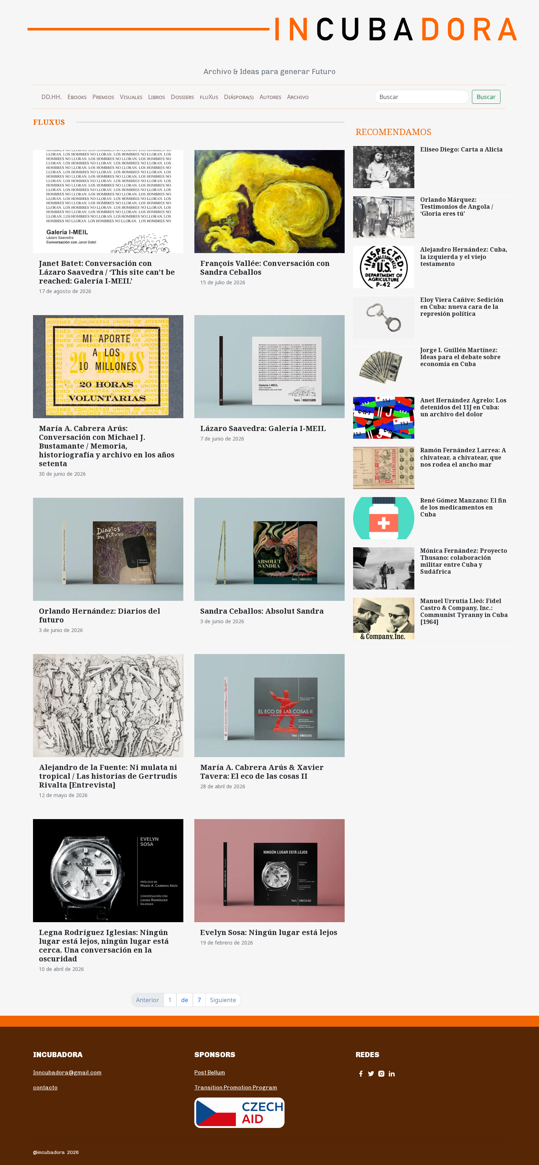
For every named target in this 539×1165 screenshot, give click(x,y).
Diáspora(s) (239, 97)
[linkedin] (391, 1073)
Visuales (131, 97)
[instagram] (381, 1073)
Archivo (298, 97)
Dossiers (182, 97)
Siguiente (223, 1000)
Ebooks (77, 97)
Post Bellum (209, 1072)
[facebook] (361, 1073)
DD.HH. (51, 97)
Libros (156, 97)
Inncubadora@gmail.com (67, 1072)
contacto (45, 1087)
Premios (103, 97)
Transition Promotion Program (235, 1087)
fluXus (209, 97)
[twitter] (371, 1073)
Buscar (486, 97)
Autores (270, 97)
